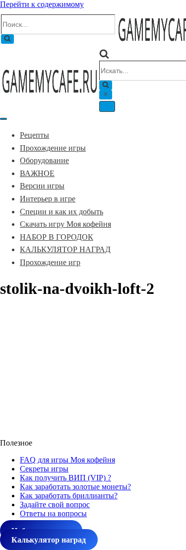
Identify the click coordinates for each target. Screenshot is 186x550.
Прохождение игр (50, 262)
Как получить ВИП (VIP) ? (65, 477)
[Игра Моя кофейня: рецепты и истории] (49, 96)
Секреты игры (44, 468)
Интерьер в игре (47, 198)
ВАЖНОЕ (37, 173)
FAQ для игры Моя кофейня (67, 460)
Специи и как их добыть (61, 211)
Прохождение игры (53, 148)
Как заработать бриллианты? (69, 495)
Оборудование (44, 160)
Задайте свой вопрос (55, 504)
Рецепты (34, 135)
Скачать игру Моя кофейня (65, 224)
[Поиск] (7, 39)
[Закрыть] (105, 94)
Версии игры (42, 186)
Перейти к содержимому (42, 4)
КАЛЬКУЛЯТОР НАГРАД (65, 249)
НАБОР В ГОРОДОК (56, 237)
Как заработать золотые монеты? (75, 486)
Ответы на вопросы (53, 513)
